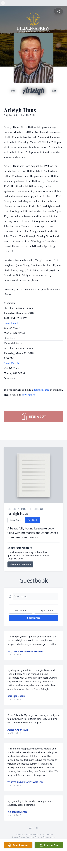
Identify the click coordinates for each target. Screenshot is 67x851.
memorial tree (41, 389)
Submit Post (33, 617)
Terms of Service (42, 837)
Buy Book (32, 519)
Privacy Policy (25, 837)
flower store (28, 394)
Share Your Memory (20, 564)
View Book (15, 519)
